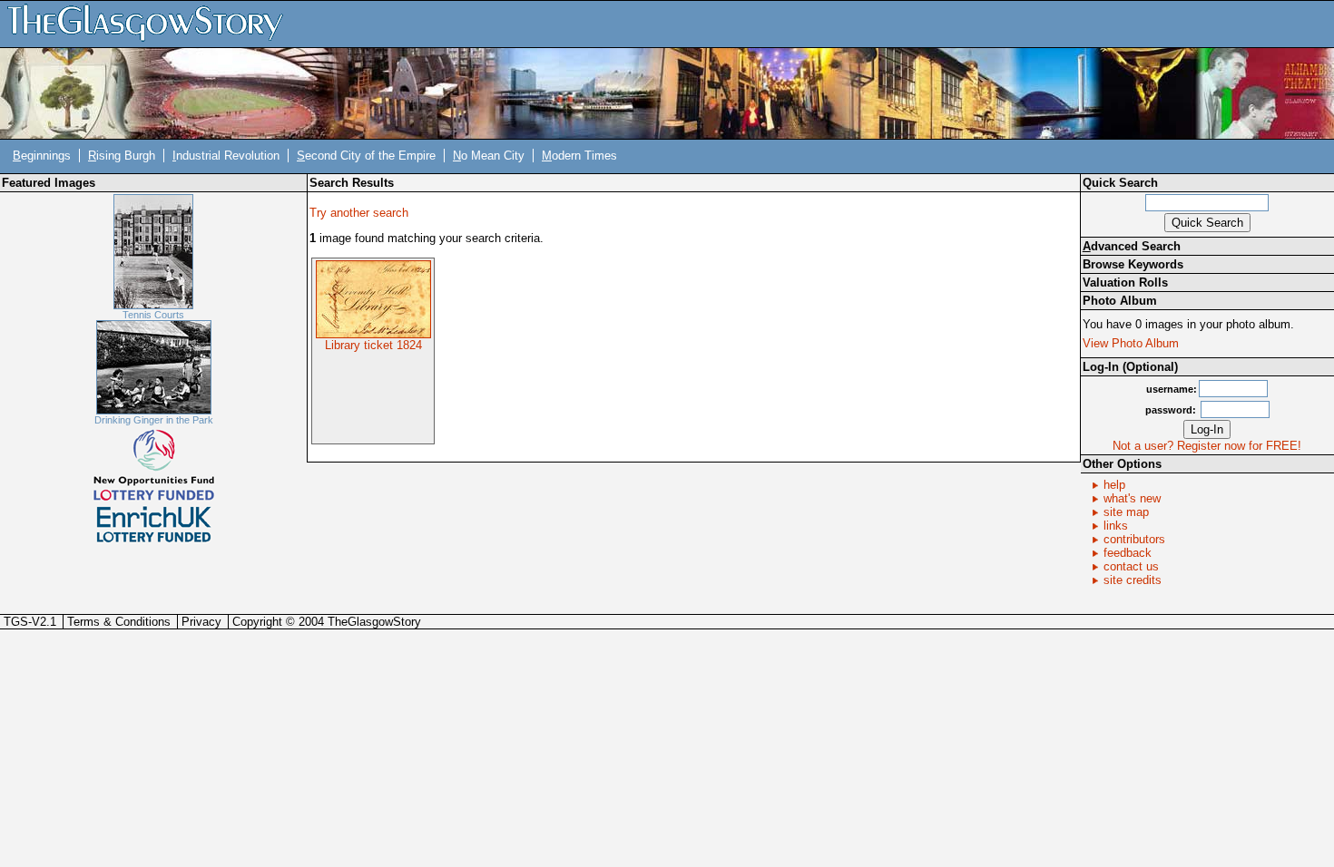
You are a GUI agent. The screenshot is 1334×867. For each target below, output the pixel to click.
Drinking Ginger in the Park (153, 419)
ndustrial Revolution (226, 155)
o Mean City (489, 155)
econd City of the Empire (366, 155)
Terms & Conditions (119, 621)
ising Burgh (121, 155)
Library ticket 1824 (373, 345)
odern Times (579, 155)
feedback (1127, 553)
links (1115, 525)
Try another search (358, 212)
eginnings (42, 155)
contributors (1134, 539)
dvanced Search (1132, 246)
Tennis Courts (153, 314)
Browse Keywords (1133, 264)
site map (1126, 512)
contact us (1131, 566)
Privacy (201, 621)
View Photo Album (1131, 343)
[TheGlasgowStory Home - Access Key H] (151, 23)
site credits (1132, 580)
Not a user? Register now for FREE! (1207, 446)
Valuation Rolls (1125, 282)
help (1114, 485)
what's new (1132, 498)
